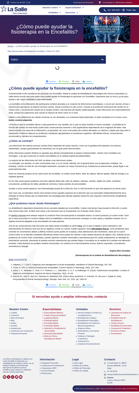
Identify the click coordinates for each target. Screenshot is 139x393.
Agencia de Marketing (129, 388)
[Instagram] (12, 377)
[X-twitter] (8, 377)
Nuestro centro (50, 7)
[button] (102, 59)
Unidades (53, 12)
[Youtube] (20, 377)
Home (10, 46)
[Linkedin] (16, 377)
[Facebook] (4, 377)
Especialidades (73, 7)
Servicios (70, 12)
